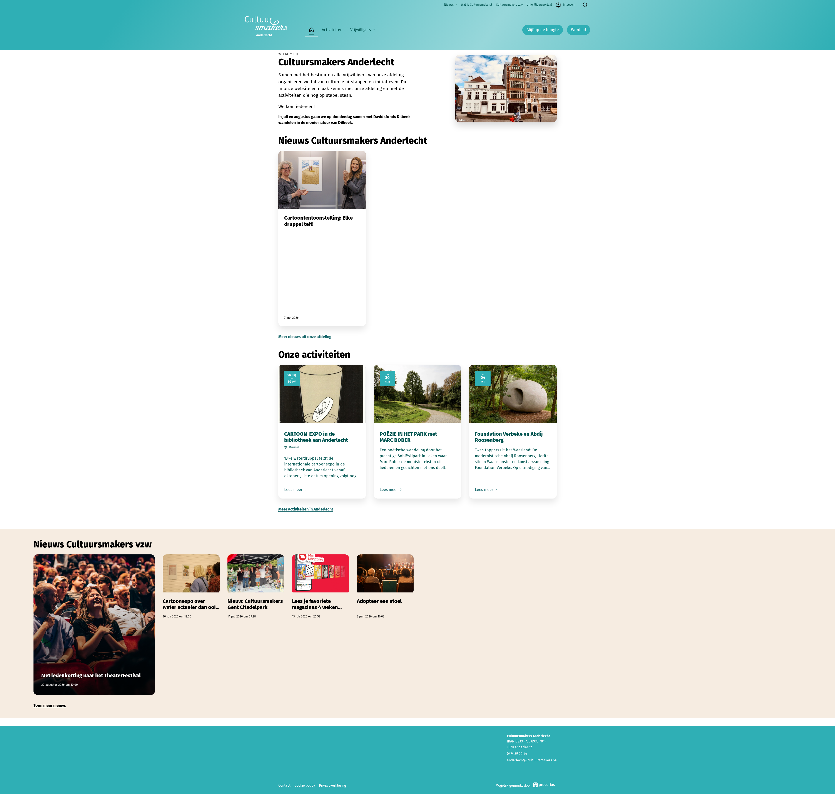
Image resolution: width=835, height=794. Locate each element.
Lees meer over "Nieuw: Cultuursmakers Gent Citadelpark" (255, 586)
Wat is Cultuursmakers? (476, 5)
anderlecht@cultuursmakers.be (532, 760)
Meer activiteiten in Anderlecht (305, 509)
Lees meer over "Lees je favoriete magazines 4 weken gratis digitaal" (320, 586)
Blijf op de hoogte (542, 29)
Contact (284, 785)
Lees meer (294, 489)
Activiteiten (332, 29)
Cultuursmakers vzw (509, 5)
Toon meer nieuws (49, 705)
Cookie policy (304, 785)
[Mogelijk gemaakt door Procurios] (544, 785)
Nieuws (449, 5)
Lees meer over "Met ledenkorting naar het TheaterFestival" (94, 624)
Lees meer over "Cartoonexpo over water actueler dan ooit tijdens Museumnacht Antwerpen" (191, 586)
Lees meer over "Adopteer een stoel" (385, 586)
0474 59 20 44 (517, 754)
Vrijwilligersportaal (539, 5)
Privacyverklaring (332, 785)
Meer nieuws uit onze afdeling (304, 336)
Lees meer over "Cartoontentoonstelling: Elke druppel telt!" (322, 238)
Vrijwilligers (360, 29)
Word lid (578, 29)
